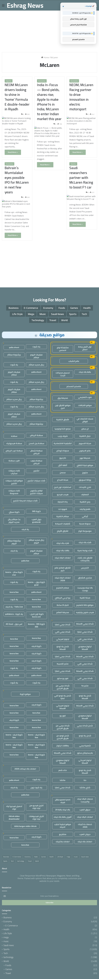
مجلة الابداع (62, 480)
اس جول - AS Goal (14, 624)
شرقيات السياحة (62, 524)
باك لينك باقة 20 (62, 810)
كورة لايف (36, 646)
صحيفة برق (62, 398)
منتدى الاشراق (85, 578)
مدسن (63, 472)
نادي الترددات (85, 487)
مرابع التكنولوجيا (63, 429)
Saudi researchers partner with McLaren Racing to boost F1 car (81, 177)
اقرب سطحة (14, 461)
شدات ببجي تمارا (62, 624)
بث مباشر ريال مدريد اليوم (14, 520)
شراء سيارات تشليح (36, 481)
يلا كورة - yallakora (14, 614)
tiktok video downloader (14, 817)
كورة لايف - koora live (36, 736)
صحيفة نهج (85, 458)
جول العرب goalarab (36, 520)
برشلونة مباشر (14, 355)
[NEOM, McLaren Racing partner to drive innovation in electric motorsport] (82, 121)
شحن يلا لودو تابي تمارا (62, 697)
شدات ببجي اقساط (85, 624)
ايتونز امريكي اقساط (62, 707)
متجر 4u (84, 686)
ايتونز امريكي (62, 639)
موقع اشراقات (85, 405)
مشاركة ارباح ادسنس (63, 349)
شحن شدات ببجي (85, 725)
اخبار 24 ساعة (63, 605)
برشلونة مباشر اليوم (14, 542)
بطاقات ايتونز (62, 745)
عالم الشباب (73, 361)
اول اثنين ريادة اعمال (85, 348)
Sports (8, 80)
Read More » (13, 152)
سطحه (14, 436)
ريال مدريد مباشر (36, 365)
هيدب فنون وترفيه (85, 612)
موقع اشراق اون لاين (63, 406)
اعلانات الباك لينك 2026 (63, 579)
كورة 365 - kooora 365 (36, 625)
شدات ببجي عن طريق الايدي (62, 687)
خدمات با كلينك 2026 (85, 825)
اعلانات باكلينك (63, 841)
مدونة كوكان (62, 451)
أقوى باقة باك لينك (63, 817)
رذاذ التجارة (63, 502)
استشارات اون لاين (62, 487)
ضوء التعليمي (85, 397)
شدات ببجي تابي (62, 632)
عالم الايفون (85, 451)
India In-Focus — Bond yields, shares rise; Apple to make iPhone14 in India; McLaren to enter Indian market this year (49, 102)
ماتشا (62, 780)
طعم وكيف (85, 509)
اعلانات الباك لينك (63, 558)
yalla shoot (14, 347)
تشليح (36, 471)
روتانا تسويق (85, 480)
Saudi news (57, 314)
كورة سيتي (14, 512)
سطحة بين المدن (36, 443)
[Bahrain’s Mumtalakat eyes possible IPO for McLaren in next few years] (17, 204)
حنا (85, 780)
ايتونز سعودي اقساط (85, 647)
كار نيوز (62, 458)
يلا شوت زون (36, 787)
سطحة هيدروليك (14, 443)
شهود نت (62, 509)
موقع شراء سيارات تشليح (14, 482)
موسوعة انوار (85, 531)
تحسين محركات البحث (63, 374)
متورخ (85, 472)
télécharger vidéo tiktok (25, 826)
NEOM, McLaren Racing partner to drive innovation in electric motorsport (81, 97)
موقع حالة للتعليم (84, 605)
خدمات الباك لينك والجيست (85, 800)
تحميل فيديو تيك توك (14, 807)
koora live (14, 592)
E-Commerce (31, 307)
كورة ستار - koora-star (14, 573)
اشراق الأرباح (62, 531)
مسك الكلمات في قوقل (85, 420)
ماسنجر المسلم (74, 386)
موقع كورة (25, 694)
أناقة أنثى (62, 465)
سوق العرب (84, 810)
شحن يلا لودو (85, 735)
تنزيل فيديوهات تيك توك (36, 817)
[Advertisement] (49, 32)
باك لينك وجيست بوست (85, 589)
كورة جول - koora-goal (36, 583)
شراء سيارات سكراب (14, 472)
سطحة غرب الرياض (14, 451)
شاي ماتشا (85, 787)
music (42, 314)
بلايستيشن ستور (85, 753)
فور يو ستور (62, 678)
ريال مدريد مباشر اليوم (36, 541)
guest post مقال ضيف (62, 801)
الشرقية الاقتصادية (63, 443)
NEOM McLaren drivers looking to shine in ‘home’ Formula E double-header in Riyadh (17, 97)
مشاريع (62, 834)
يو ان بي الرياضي (62, 598)
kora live (14, 639)
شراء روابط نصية (84, 550)
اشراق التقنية (62, 419)
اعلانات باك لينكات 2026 (25, 769)
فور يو (63, 715)
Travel (52, 320)
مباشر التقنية (62, 516)
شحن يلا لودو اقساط (62, 647)
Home (46, 57)
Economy (41, 80)
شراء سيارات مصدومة (14, 492)
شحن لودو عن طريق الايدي (62, 737)
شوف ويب (63, 436)
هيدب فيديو (62, 494)
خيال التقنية (84, 436)
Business (14, 307)
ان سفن (85, 429)
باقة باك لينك (85, 372)
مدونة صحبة (85, 524)
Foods (61, 307)
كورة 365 (36, 511)
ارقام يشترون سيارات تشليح (36, 492)
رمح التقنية (85, 502)
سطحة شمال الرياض (36, 452)
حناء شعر (62, 770)
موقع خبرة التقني (85, 465)
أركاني (85, 516)
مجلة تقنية (85, 598)
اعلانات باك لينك (85, 841)
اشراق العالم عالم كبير (63, 569)
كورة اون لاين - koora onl (36, 615)
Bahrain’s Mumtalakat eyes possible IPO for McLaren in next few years (17, 180)
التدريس (85, 568)
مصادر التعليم (62, 588)
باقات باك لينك (62, 550)
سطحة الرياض (36, 435)
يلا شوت (36, 346)
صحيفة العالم (62, 612)
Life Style (17, 314)
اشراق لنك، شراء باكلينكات (84, 559)
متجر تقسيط (62, 664)
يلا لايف (25, 529)
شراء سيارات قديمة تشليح (25, 501)
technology (37, 320)
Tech (84, 314)
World (64, 320)
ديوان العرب (84, 834)
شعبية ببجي (85, 745)
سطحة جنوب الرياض (36, 462)
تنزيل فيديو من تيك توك (36, 806)
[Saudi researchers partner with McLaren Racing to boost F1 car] (82, 197)
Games (74, 307)
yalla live (25, 561)
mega (31, 314)
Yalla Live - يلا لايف (14, 607)
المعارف (85, 494)
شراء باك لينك (85, 542)
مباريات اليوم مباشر (36, 356)
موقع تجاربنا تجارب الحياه (62, 825)
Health (87, 307)
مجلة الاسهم (85, 443)
